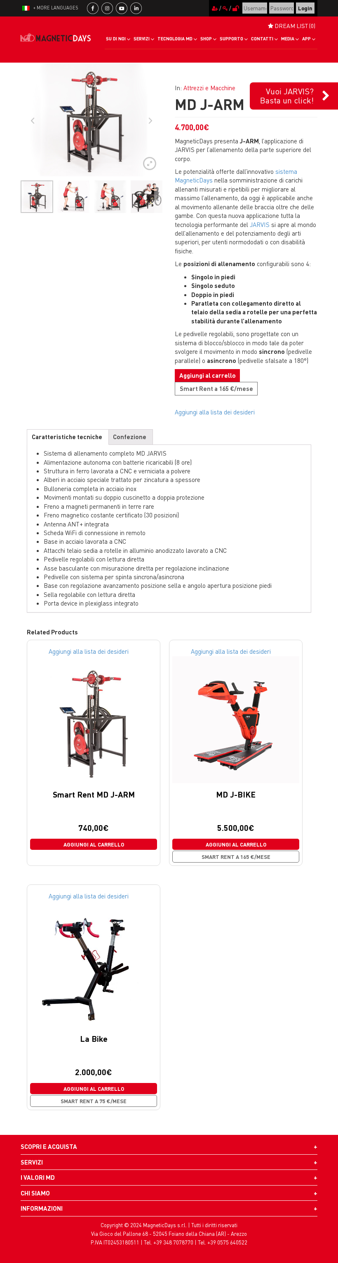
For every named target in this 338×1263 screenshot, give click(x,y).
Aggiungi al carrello (207, 375)
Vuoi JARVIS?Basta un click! (287, 96)
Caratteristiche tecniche (67, 437)
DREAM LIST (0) (294, 25)
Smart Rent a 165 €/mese (216, 388)
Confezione (129, 437)
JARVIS (260, 224)
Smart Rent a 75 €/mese (94, 1100)
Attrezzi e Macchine (209, 88)
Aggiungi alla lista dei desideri (215, 412)
